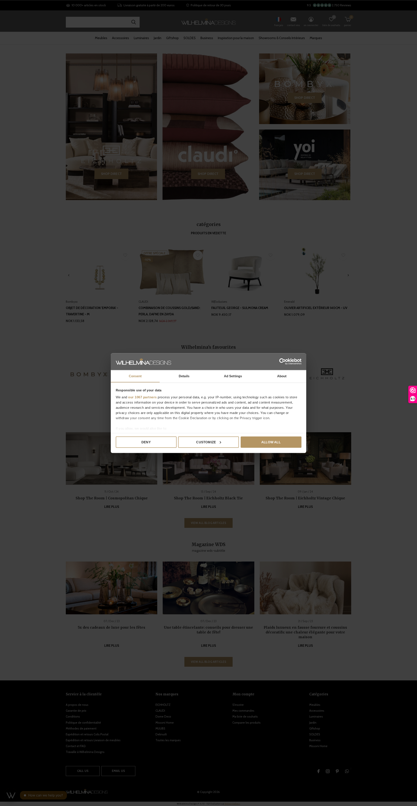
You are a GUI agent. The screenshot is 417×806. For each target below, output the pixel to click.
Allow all (271, 442)
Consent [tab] (135, 376)
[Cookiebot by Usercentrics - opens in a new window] (282, 361)
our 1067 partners (142, 397)
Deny (146, 442)
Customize (206, 442)
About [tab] (282, 376)
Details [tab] (184, 376)
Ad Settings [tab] (233, 376)
